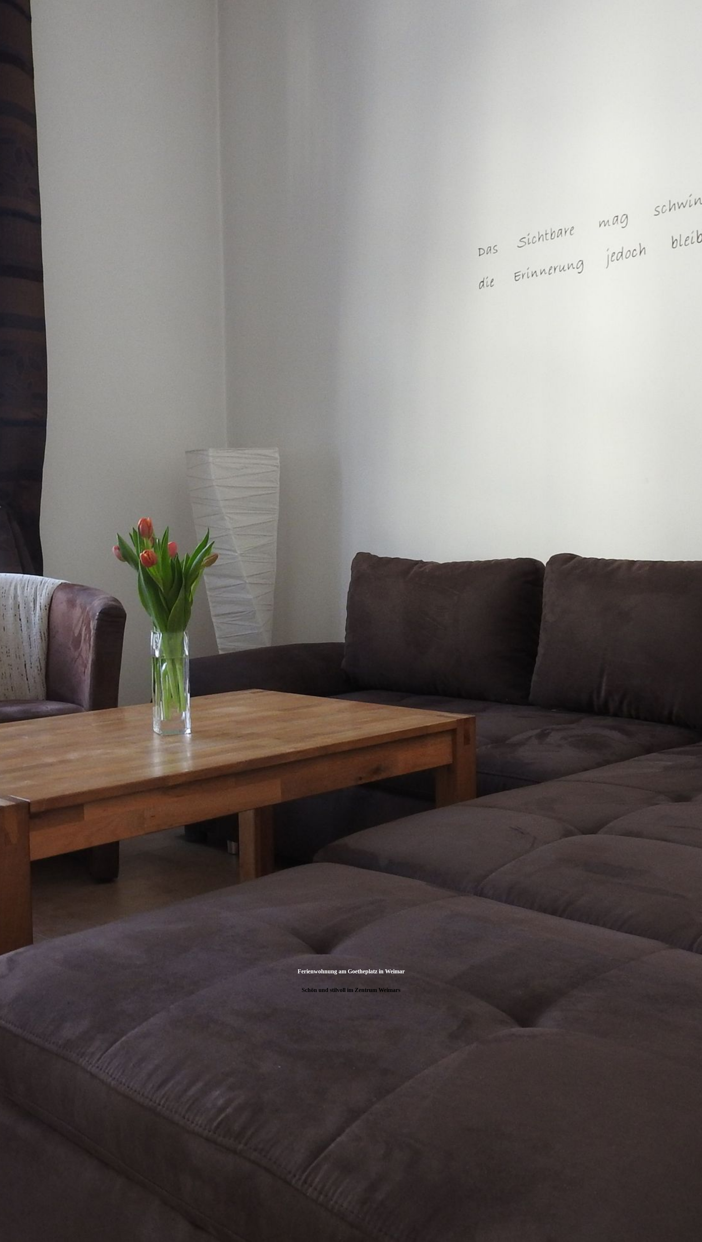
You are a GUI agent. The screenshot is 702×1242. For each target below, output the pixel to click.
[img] (351, 621)
